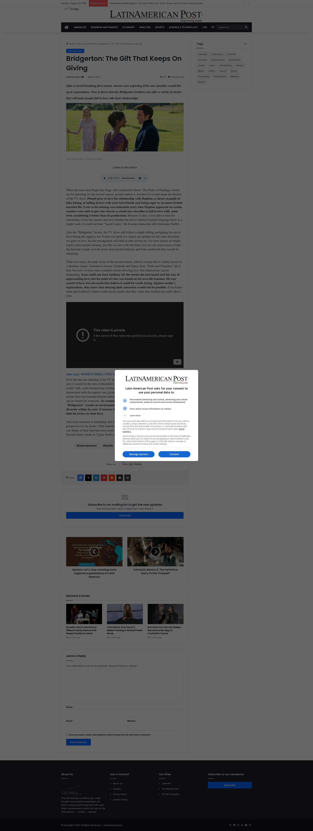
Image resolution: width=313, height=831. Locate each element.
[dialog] (156, 415)
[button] (156, 415)
